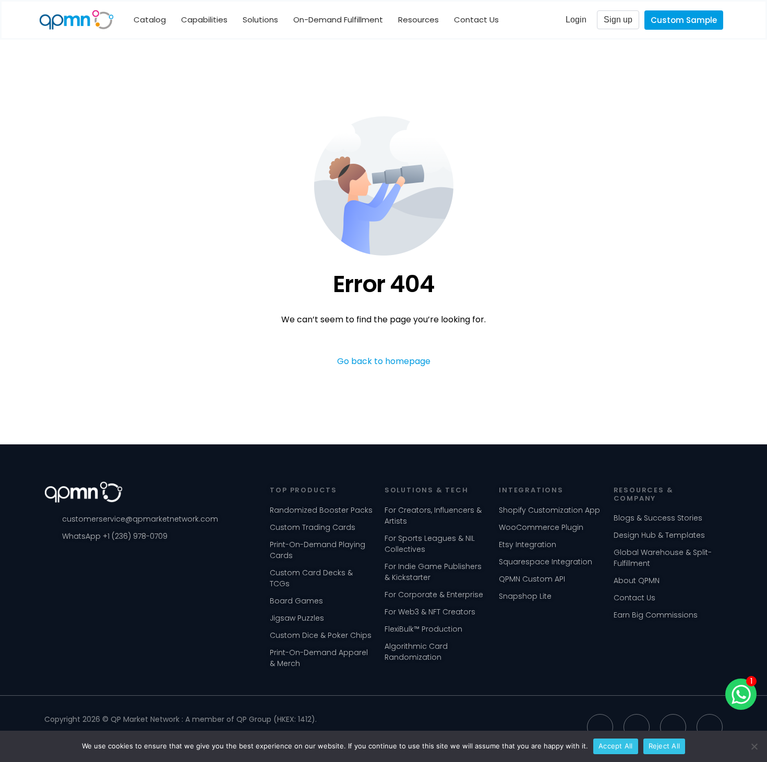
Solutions (260, 19)
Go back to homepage (383, 361)
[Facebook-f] (710, 727)
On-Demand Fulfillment (338, 19)
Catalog (150, 19)
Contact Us (476, 19)
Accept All (615, 746)
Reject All (664, 746)
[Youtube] (673, 727)
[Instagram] (637, 727)
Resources (418, 19)
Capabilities (204, 19)
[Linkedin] (600, 727)
